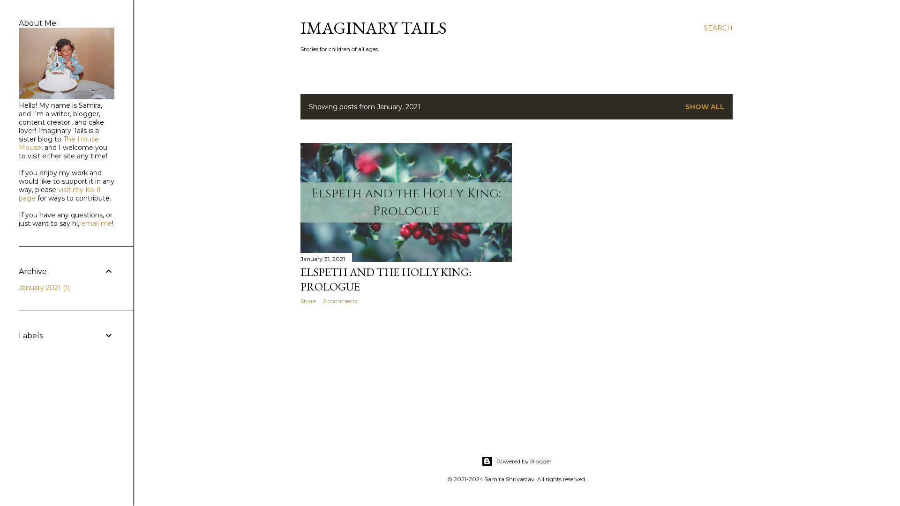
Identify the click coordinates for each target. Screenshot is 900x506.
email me (96, 223)
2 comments (340, 301)
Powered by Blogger (524, 461)
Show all (704, 107)
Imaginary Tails (373, 28)
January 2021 (43, 287)
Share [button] (308, 301)
